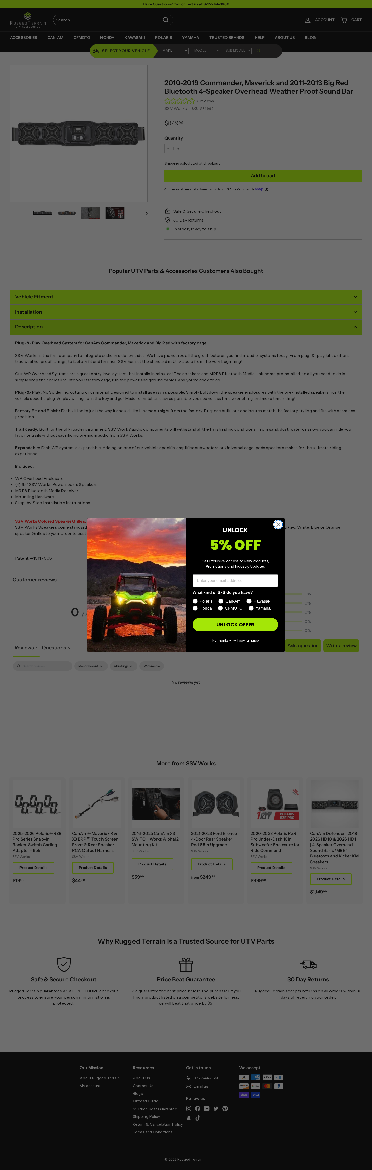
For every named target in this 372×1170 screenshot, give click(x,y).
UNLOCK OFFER (235, 624)
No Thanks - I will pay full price (235, 640)
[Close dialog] (278, 524)
